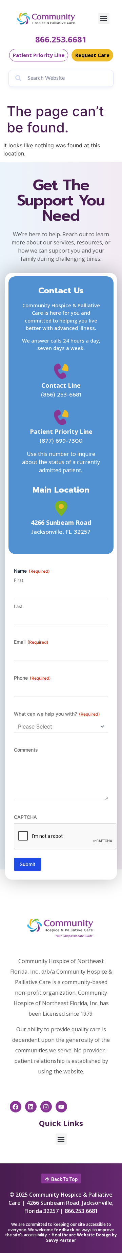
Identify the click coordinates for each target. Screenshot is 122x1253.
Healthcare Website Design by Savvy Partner (81, 1237)
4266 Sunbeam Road (61, 522)
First (18, 580)
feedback (64, 1230)
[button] (103, 18)
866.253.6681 (61, 39)
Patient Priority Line (61, 431)
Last (18, 606)
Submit (27, 864)
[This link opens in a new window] (61, 508)
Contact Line (61, 385)
